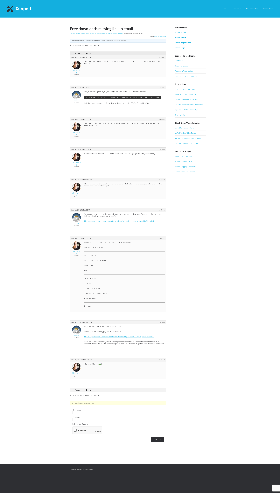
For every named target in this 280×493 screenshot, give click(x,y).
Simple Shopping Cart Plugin (185, 167)
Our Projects (180, 115)
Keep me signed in (81, 424)
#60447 (162, 238)
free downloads (162, 36)
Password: (76, 417)
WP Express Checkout (183, 156)
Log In (157, 439)
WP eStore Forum (100, 33)
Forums (91, 33)
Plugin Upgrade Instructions (185, 89)
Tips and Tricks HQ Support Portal (79, 33)
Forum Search (180, 37)
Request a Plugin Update (184, 71)
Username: (77, 410)
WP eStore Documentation (185, 94)
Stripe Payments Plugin (183, 161)
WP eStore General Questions (114, 33)
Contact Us (179, 61)
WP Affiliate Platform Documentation (189, 105)
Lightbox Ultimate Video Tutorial (187, 143)
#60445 (162, 180)
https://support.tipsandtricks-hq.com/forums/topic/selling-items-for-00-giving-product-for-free (119, 336)
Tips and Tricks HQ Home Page (186, 110)
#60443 (162, 119)
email (155, 36)
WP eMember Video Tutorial (186, 133)
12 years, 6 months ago (107, 40)
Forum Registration (183, 43)
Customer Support (182, 66)
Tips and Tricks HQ (87, 469)
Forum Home (180, 32)
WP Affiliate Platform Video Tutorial (188, 138)
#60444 (162, 149)
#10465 (162, 57)
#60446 (162, 210)
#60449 (162, 360)
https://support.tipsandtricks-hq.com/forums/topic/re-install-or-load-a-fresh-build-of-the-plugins (119, 221)
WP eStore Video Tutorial (184, 128)
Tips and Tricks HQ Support (24, 8)
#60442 (162, 88)
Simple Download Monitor (185, 172)
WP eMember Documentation (186, 99)
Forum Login (180, 48)
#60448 (162, 322)
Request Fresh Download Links (186, 76)
